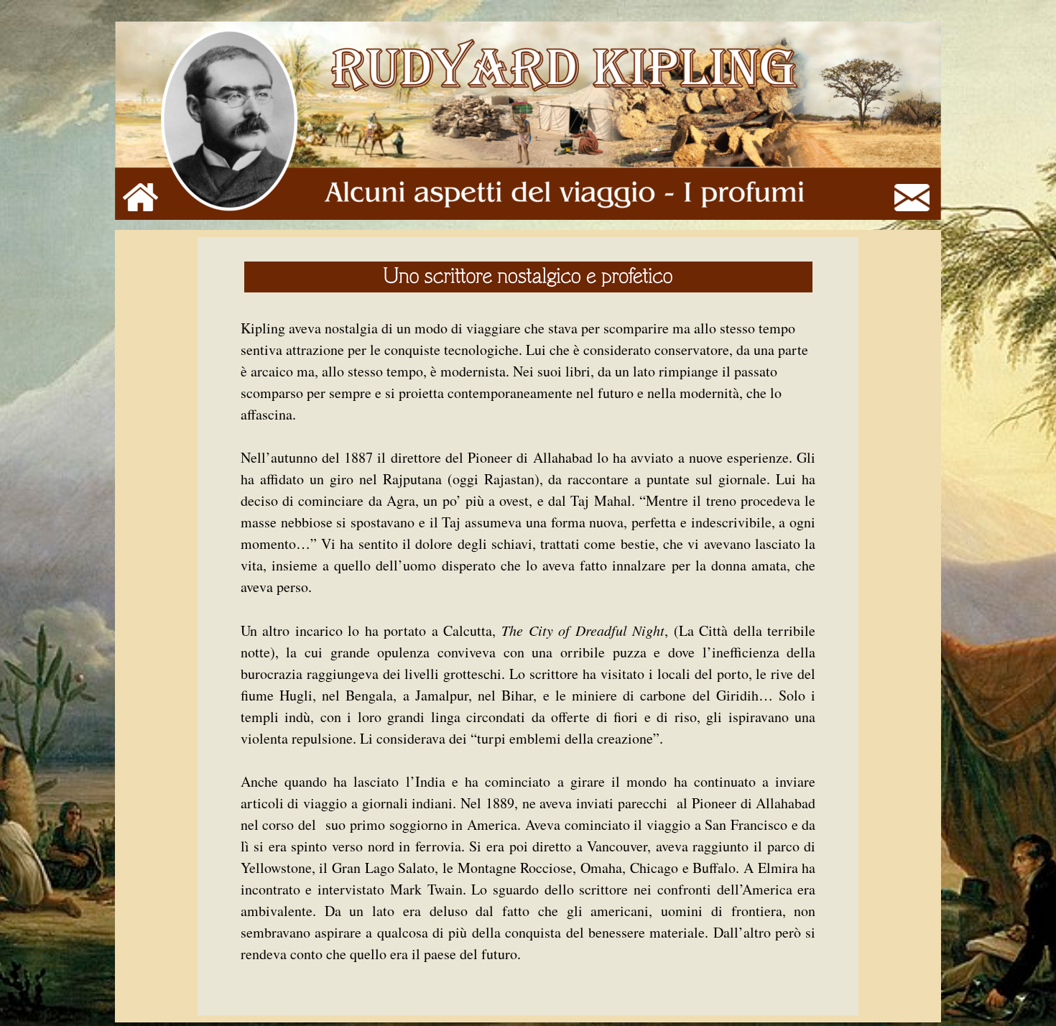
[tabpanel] (528, 626)
